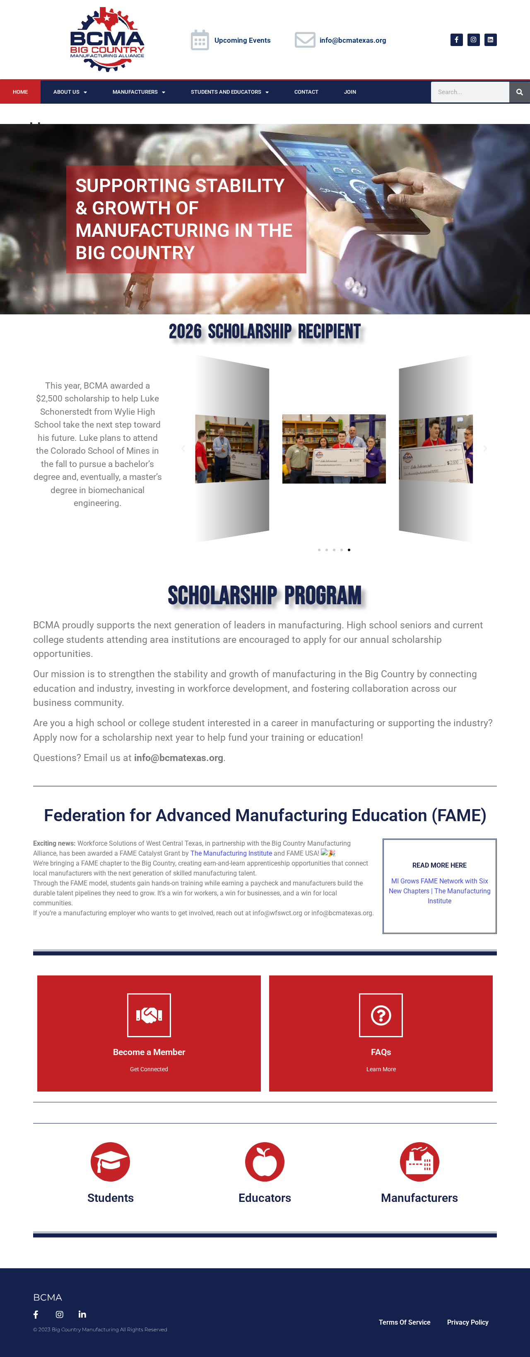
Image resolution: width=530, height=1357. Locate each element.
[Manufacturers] (419, 1162)
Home (20, 92)
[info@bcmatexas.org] (305, 39)
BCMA (47, 1297)
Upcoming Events (242, 40)
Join (350, 92)
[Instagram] (473, 40)
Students (110, 1198)
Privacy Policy (468, 1322)
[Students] (110, 1162)
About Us (66, 92)
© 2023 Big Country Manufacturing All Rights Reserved (100, 1329)
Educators (264, 1198)
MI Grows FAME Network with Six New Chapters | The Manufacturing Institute (440, 891)
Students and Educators (226, 92)
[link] (231, 853)
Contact (306, 92)
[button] (183, 449)
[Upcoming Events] (200, 39)
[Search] (519, 92)
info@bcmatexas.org (353, 40)
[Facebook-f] (456, 40)
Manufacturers (135, 92)
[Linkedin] (490, 40)
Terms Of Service (405, 1322)
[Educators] (264, 1162)
